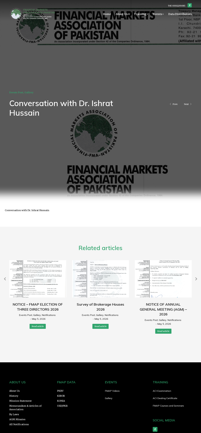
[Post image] (37, 279)
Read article (38, 326)
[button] (5, 279)
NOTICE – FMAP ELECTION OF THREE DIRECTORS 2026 (38, 306)
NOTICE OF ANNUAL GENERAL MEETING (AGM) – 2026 (163, 309)
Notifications (49, 315)
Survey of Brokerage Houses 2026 (100, 306)
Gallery (28, 92)
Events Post (16, 92)
